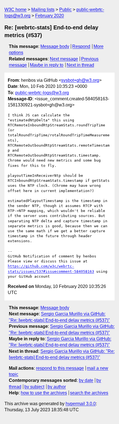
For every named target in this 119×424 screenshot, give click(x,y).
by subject (34, 386)
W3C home (15, 9)
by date (86, 380)
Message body (54, 46)
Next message (64, 59)
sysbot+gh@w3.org (80, 80)
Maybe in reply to (46, 65)
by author (57, 386)
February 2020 (49, 15)
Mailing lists (43, 9)
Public (65, 9)
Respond (81, 46)
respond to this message (60, 368)
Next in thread (80, 65)
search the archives (89, 392)
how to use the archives (44, 392)
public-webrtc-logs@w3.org (42, 92)
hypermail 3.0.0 (81, 403)
